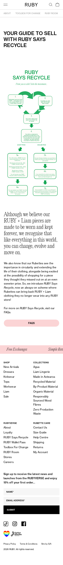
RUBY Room (11, 452)
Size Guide (40, 432)
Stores (8, 457)
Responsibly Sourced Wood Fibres (42, 400)
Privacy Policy (10, 544)
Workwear (10, 386)
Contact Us (40, 427)
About (7, 13)
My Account (40, 452)
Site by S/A (46, 544)
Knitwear (9, 376)
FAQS (31, 323)
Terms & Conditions (28, 544)
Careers (9, 462)
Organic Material (43, 391)
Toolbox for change (28, 13)
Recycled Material (44, 381)
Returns (38, 447)
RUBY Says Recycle (16, 437)
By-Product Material (45, 386)
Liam (6, 391)
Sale (6, 396)
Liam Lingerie (41, 371)
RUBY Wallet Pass (15, 442)
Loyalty (8, 432)
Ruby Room (51, 13)
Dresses (9, 371)
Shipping (38, 442)
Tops (6, 381)
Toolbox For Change (16, 447)
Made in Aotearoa (44, 376)
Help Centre (40, 437)
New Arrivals (11, 367)
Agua (36, 367)
